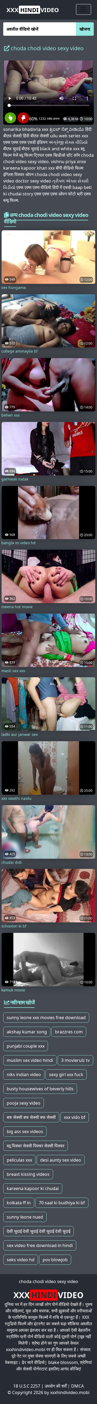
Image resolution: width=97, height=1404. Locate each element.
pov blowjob (55, 1260)
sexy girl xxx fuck (66, 1074)
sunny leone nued (25, 1217)
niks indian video (24, 1074)
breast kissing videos (28, 1174)
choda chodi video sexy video (48, 1281)
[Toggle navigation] (83, 9)
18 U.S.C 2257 (26, 1386)
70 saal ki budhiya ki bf (62, 1203)
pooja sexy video (23, 1103)
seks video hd (20, 1260)
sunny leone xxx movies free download (46, 1017)
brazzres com (69, 1032)
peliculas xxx (19, 1160)
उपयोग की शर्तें (56, 1386)
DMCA (77, 1386)
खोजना (84, 29)
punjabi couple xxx (25, 1046)
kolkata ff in (19, 1203)
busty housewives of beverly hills (40, 1089)
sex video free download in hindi (40, 1245)
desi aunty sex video (60, 1160)
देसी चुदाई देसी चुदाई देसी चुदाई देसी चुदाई (38, 1231)
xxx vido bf (74, 1117)
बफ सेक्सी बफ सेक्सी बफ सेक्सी (31, 1117)
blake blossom (63, 1362)
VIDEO (32, 10)
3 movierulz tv (75, 1060)
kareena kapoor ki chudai (33, 1188)
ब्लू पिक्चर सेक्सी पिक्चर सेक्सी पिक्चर (35, 1146)
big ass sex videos (25, 1131)
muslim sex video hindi (30, 1060)
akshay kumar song (27, 1032)
